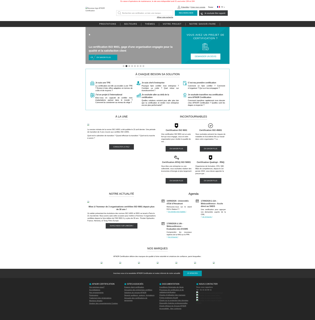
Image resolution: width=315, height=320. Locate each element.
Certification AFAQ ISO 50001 (176, 162)
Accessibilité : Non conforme (170, 309)
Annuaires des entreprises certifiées (138, 290)
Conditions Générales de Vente (171, 287)
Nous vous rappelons (204, 287)
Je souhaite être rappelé (214, 13)
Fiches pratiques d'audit (168, 298)
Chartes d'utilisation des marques (172, 295)
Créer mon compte (198, 7)
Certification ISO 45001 (210, 130)
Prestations (107, 24)
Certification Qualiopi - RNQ (210, 162)
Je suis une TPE (102, 83)
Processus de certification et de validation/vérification (171, 291)
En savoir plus (104, 57)
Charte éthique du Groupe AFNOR (172, 306)
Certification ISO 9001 (176, 130)
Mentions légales (95, 301)
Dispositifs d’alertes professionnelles (173, 303)
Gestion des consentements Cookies (103, 303)
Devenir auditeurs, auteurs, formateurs (139, 295)
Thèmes (150, 24)
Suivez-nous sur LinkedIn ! (121, 226)
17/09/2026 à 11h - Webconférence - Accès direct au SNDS (212, 203)
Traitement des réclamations (100, 298)
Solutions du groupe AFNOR (135, 293)
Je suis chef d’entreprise (153, 83)
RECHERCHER (186, 13)
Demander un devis (205, 56)
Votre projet (172, 24)
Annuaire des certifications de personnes (135, 299)
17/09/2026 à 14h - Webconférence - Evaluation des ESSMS (177, 226)
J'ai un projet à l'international (108, 95)
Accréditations (94, 290)
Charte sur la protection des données (173, 300)
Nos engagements (96, 293)
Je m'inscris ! (207, 217)
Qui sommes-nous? (96, 287)
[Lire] (89, 34)
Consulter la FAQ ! (121, 147)
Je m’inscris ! (173, 237)
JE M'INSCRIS (192, 273)
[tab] (124, 66)
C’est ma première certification (202, 83)
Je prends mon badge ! (177, 212)
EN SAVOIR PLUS (176, 149)
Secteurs (130, 24)
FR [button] (222, 7)
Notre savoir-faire (202, 24)
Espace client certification (134, 287)
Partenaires (93, 295)
